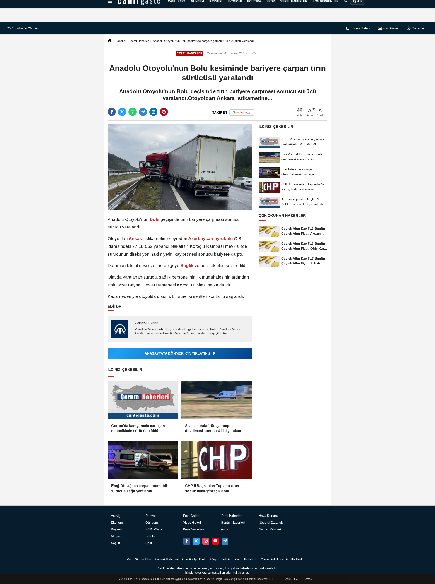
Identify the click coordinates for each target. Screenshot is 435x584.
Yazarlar (417, 28)
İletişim (227, 559)
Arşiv (224, 529)
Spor (148, 543)
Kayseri (116, 529)
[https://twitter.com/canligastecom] (196, 541)
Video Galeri (360, 28)
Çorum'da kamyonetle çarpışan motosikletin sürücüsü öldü (138, 428)
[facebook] (112, 112)
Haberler (120, 41)
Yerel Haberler (139, 41)
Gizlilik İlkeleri (295, 559)
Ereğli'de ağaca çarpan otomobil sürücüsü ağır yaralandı (139, 488)
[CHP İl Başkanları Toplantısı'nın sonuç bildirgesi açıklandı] (216, 460)
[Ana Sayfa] (109, 41)
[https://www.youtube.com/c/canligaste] (215, 541)
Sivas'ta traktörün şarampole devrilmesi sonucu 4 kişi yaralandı (214, 428)
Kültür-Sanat (154, 529)
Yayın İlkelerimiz (246, 559)
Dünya (150, 515)
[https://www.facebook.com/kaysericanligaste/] (186, 541)
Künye (213, 559)
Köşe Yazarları (193, 529)
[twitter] (122, 112)
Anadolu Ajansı (147, 323)
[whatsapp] (132, 112)
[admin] (225, 541)
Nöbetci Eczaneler (272, 522)
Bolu (155, 219)
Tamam (308, 579)
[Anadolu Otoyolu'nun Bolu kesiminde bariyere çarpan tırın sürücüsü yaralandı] (180, 167)
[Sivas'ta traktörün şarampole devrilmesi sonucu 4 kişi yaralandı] (216, 400)
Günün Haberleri (233, 522)
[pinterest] (164, 112)
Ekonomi (117, 522)
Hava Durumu (269, 515)
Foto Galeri (390, 28)
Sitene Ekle (143, 559)
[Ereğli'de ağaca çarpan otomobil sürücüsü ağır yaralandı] (143, 460)
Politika (150, 536)
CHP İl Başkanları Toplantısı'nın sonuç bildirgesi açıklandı (212, 488)
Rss (129, 559)
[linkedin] (153, 112)
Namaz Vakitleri (270, 529)
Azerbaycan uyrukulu (210, 238)
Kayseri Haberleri (166, 559)
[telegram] (143, 112)
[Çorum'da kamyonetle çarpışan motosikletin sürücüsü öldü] (143, 400)
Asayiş (115, 515)
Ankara (136, 238)
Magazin (117, 536)
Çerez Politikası (272, 559)
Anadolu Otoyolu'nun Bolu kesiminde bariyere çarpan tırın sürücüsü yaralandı (203, 41)
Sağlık (187, 265)
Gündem (151, 522)
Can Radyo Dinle (194, 559)
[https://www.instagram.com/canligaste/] (205, 541)
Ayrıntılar (292, 579)
